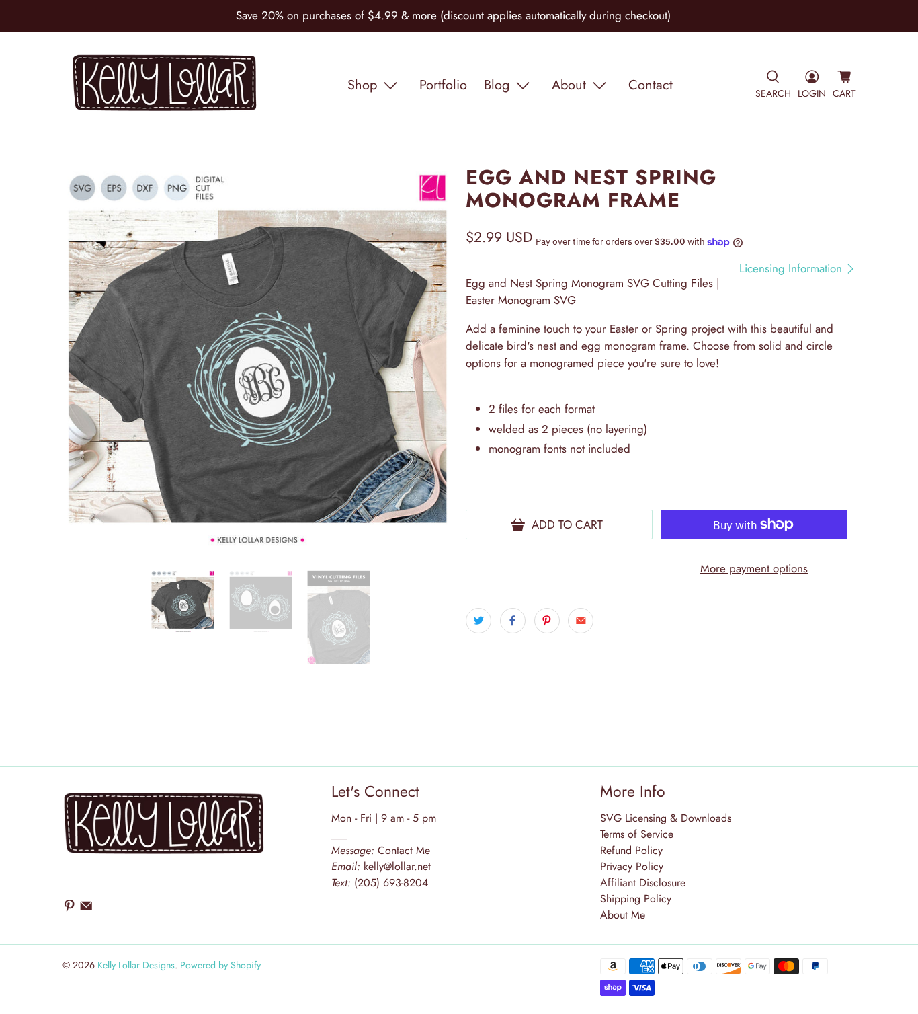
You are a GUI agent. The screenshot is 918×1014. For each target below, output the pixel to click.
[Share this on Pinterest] (547, 620)
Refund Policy (631, 850)
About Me (622, 915)
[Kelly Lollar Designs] (165, 85)
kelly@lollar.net (397, 866)
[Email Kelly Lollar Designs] (86, 908)
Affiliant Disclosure (642, 882)
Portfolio (443, 85)
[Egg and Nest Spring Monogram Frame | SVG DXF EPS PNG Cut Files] (257, 361)
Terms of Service (636, 834)
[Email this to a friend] (580, 620)
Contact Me (380, 850)
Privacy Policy (631, 866)
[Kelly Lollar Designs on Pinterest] (69, 908)
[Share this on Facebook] (513, 620)
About (569, 85)
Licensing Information (792, 269)
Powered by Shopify (220, 965)
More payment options (754, 568)
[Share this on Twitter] (478, 620)
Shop (362, 85)
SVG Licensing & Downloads (665, 818)
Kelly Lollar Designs (136, 965)
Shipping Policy (635, 898)
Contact (650, 85)
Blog (496, 85)
